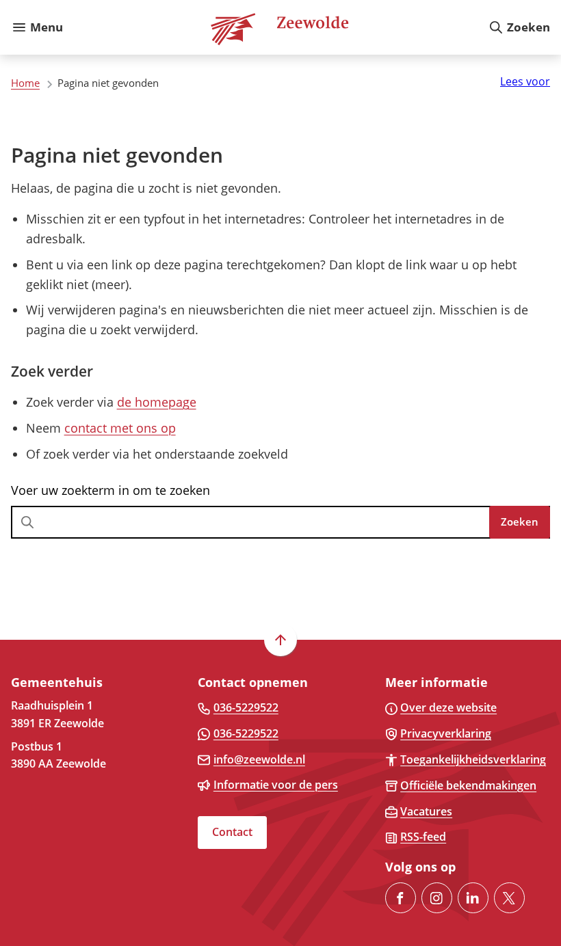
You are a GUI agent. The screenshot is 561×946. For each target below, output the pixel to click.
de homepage (156, 402)
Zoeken (519, 521)
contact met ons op (120, 428)
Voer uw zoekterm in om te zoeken (110, 490)
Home (25, 83)
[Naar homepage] (275, 27)
